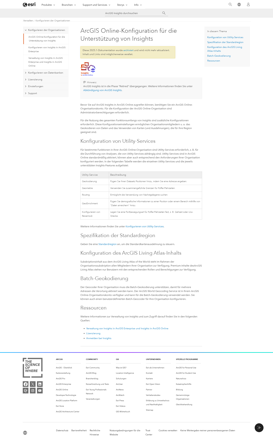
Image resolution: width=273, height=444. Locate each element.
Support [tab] (32, 93)
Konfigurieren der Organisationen (53, 20)
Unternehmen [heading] (153, 359)
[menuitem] (68, 368)
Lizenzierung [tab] (35, 79)
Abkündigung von (102, 90)
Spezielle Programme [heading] (187, 359)
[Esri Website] (29, 4)
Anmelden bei (98, 338)
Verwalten (28, 20)
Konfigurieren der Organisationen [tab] (46, 30)
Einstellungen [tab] (35, 86)
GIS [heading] (117, 359)
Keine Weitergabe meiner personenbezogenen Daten (207, 430)
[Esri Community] (25, 390)
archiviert (128, 50)
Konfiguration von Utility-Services (225, 37)
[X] (33, 384)
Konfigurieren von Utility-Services (145, 226)
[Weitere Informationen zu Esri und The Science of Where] (32, 368)
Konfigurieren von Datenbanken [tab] (45, 72)
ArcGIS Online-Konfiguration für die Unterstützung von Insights (46, 39)
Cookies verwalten (168, 430)
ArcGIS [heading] (59, 359)
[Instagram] (33, 390)
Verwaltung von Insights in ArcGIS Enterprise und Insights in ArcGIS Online (45, 62)
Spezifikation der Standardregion (225, 42)
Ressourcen (213, 60)
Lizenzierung (93, 333)
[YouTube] (40, 390)
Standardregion (107, 244)
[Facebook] (25, 384)
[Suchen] (230, 4)
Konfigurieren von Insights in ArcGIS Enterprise (47, 49)
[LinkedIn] (40, 384)
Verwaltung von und (127, 328)
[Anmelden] (248, 4)
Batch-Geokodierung (219, 55)
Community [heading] (92, 359)
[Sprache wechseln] (239, 4)
